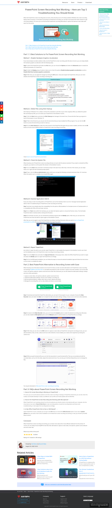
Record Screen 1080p (104, 14)
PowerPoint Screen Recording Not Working (104, 16)
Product (80, 2)
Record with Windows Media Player (104, 26)
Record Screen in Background (103, 30)
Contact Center (63, 500)
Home (25, 491)
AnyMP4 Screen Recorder (36, 269)
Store (72, 2)
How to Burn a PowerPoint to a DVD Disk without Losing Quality (86, 458)
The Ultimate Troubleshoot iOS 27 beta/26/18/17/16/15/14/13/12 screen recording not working (87, 471)
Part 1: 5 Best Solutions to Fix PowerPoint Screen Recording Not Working (43, 45)
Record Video (42, 444)
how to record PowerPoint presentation (36, 157)
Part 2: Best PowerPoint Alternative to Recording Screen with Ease (42, 47)
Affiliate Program (64, 502)
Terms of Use (46, 502)
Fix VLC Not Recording (104, 28)
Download (88, 2)
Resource (65, 2)
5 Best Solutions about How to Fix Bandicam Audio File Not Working (44, 471)
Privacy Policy (46, 500)
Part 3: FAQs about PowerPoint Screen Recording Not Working (41, 48)
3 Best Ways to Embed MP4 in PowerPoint (44, 457)
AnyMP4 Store (23, 502)
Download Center (24, 499)
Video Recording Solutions (103, 10)
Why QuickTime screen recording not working (47, 386)
